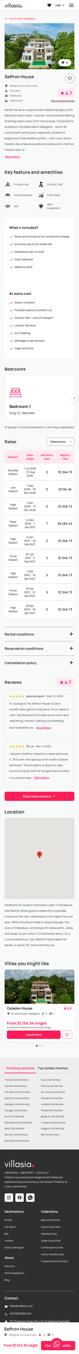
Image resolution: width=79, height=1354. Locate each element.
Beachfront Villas (50, 1220)
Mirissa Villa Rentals (52, 1098)
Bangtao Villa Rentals (52, 1116)
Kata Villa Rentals (50, 1079)
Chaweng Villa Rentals (53, 1122)
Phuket (8, 1220)
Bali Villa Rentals (50, 1134)
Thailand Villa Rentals (16, 1079)
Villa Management (14, 1273)
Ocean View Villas (50, 1226)
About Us (10, 1266)
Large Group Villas (50, 1240)
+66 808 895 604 (20, 1313)
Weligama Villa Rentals (17, 1104)
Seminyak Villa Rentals (17, 1140)
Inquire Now (34, 1034)
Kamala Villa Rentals (16, 1086)
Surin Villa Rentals (14, 1116)
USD (58, 5)
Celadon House (19, 1008)
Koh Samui (10, 1226)
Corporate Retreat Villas (54, 1261)
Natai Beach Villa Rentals (18, 1122)
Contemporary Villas (52, 1247)
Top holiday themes (53, 1068)
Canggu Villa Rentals (16, 1110)
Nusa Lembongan (14, 1247)
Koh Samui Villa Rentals (17, 1092)
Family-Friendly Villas (52, 1254)
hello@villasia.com (21, 1306)
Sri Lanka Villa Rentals (53, 1092)
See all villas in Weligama (22, 18)
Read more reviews (37, 796)
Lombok (9, 1240)
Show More (12, 156)
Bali (7, 1233)
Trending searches (20, 1068)
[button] (39, 634)
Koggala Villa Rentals (52, 1128)
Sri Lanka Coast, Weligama (25, 1013)
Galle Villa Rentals (14, 1128)
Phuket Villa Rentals (52, 1110)
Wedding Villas (49, 1233)
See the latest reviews (62, 100)
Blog (7, 1280)
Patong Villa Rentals (52, 1086)
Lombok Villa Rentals (52, 1104)
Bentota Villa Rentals (16, 1134)
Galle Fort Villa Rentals (17, 1098)
